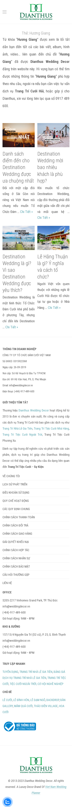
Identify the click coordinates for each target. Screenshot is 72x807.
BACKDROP (52, 700)
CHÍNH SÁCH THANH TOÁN (19, 517)
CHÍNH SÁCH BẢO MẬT (16, 566)
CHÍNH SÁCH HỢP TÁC (16, 550)
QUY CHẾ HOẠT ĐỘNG (16, 501)
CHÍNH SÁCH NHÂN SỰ (16, 558)
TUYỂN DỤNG (10, 672)
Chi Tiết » (26, 212)
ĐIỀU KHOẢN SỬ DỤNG (16, 492)
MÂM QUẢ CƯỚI (23, 706)
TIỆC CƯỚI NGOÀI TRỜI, (23, 684)
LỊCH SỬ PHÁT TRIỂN (15, 484)
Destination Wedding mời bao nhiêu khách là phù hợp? (50, 167)
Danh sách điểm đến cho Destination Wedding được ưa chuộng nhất (18, 167)
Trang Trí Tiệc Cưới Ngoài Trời (22, 434)
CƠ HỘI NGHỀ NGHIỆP (50, 684)
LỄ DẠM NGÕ (37, 700)
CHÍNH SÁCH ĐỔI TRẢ (15, 525)
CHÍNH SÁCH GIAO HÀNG (17, 533)
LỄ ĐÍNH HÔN (21, 700)
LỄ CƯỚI (7, 700)
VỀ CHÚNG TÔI (11, 476)
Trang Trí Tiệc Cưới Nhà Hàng (51, 428)
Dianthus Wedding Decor (34, 410)
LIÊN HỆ (7, 583)
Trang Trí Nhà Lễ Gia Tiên (17, 428)
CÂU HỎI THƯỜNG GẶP (16, 574)
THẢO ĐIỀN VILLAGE (46, 706)
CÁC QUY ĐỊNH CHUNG (16, 509)
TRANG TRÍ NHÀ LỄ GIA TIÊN (35, 672)
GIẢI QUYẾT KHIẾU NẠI (16, 542)
